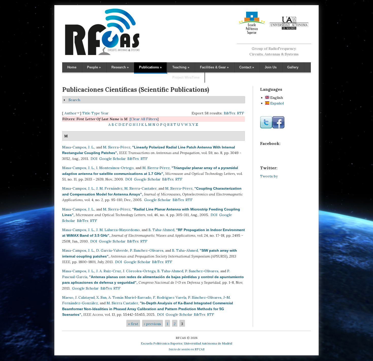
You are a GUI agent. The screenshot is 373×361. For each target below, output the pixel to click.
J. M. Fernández (109, 188)
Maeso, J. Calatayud (78, 297)
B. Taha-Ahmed (161, 230)
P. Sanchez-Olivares (146, 250)
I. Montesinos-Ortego (115, 168)
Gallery (292, 67)
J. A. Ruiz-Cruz (108, 271)
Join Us (271, 67)
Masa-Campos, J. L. (78, 147)
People (94, 67)
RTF (240, 113)
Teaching (180, 67)
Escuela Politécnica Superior (161, 343)
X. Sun (101, 297)
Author (70, 113)
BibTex (229, 113)
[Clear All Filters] (144, 119)
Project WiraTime (185, 77)
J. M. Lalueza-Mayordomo (118, 230)
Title (86, 113)
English (276, 97)
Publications (150, 67)
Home (71, 67)
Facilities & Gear (214, 67)
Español (276, 103)
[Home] (102, 55)
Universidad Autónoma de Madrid (208, 343)
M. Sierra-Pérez (116, 147)
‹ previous (152, 324)
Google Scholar (112, 158)
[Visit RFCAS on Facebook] (278, 127)
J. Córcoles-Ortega (139, 271)
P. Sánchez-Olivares (205, 297)
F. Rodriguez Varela (169, 297)
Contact (246, 67)
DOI (94, 158)
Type (95, 113)
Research (120, 67)
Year (105, 113)
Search (74, 100)
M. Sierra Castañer (122, 303)
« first (133, 324)
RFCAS (187, 349)
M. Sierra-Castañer (140, 188)
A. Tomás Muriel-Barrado (129, 297)
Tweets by (269, 176)
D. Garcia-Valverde (112, 250)
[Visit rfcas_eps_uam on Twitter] (266, 127)
